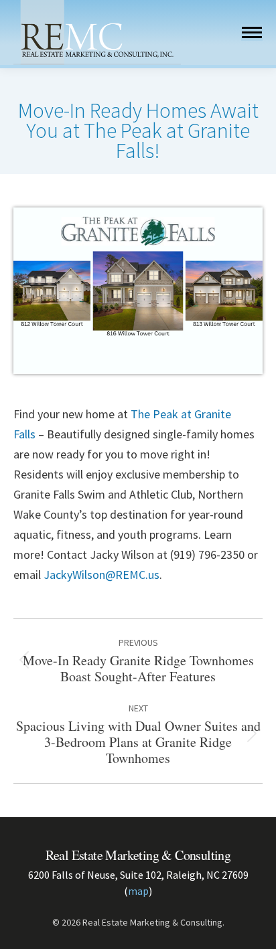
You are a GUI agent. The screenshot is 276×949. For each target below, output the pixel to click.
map (138, 890)
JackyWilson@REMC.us (101, 574)
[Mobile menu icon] (252, 32)
